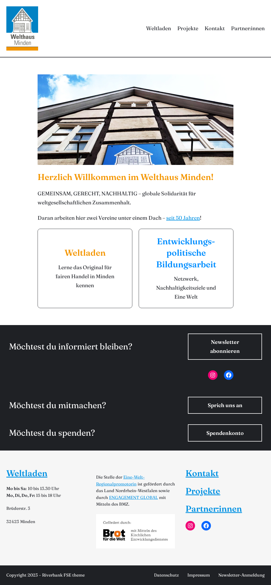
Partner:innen (214, 508)
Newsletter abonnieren (225, 346)
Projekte (203, 491)
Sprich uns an (225, 405)
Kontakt (202, 473)
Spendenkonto (225, 433)
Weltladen (26, 473)
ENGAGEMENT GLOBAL (133, 497)
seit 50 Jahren (183, 217)
